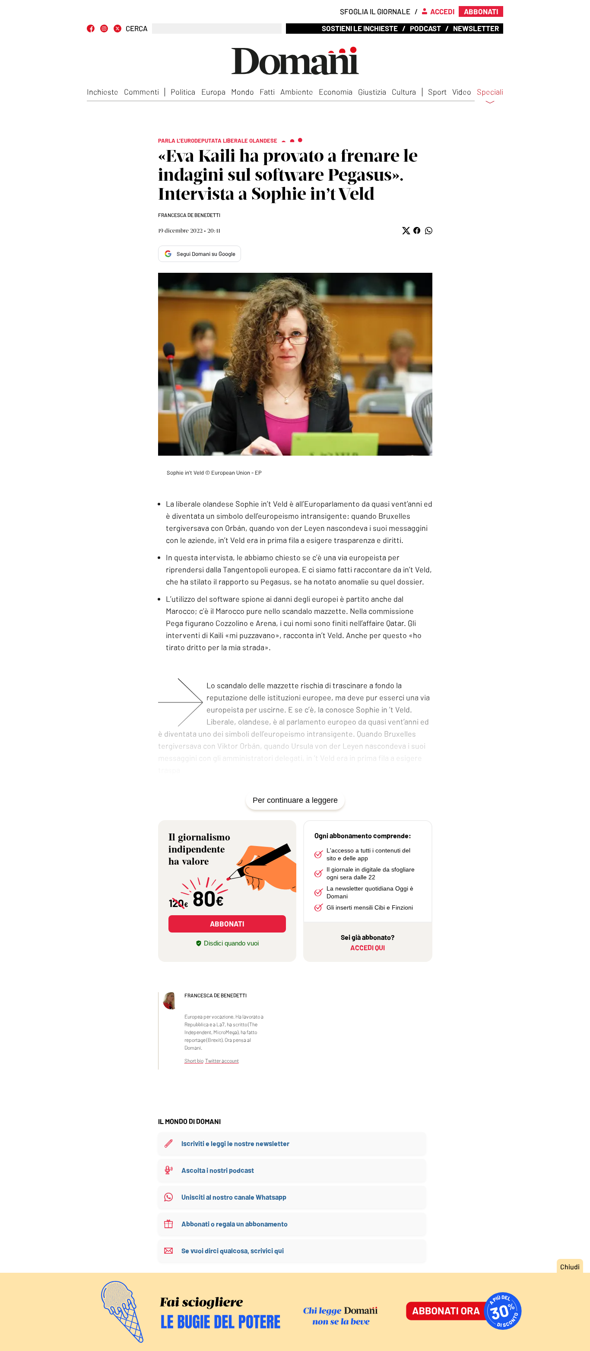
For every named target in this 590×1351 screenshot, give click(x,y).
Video (461, 91)
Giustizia (372, 91)
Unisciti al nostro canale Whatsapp (233, 1197)
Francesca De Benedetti (189, 215)
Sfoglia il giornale (375, 11)
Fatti (267, 91)
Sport (437, 91)
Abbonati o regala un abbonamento (234, 1224)
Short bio (193, 1060)
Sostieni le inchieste (360, 28)
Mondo (242, 91)
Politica (183, 91)
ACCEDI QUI (367, 947)
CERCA (137, 28)
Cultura (404, 91)
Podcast (425, 28)
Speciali (490, 92)
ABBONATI (227, 923)
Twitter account (222, 1060)
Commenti (141, 91)
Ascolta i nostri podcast (217, 1170)
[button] (405, 230)
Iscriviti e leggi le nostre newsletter (235, 1143)
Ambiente (296, 91)
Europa (213, 91)
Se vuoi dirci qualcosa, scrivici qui (232, 1250)
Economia (335, 91)
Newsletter (476, 28)
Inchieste (102, 91)
